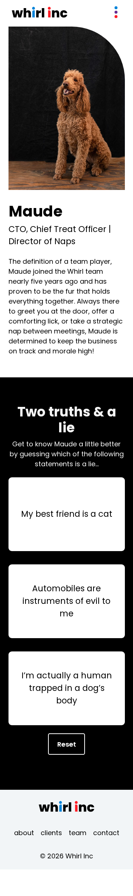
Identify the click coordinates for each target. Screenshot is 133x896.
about (24, 832)
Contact (106, 832)
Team (77, 832)
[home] (39, 12)
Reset (66, 744)
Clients (51, 832)
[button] (116, 12)
